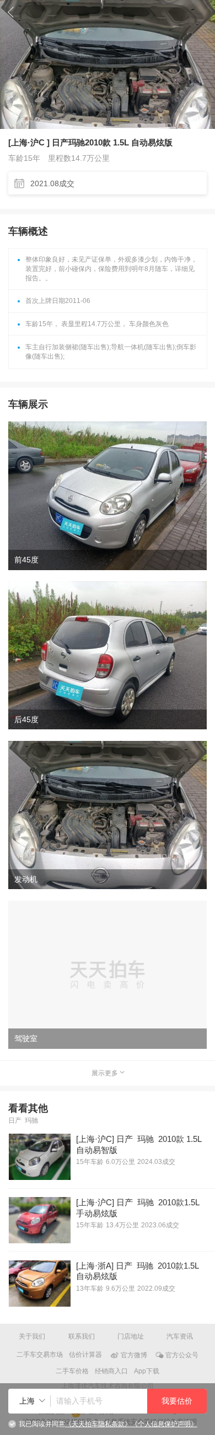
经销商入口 (111, 1371)
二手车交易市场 (40, 1354)
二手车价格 (72, 1371)
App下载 (146, 1371)
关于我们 (32, 1336)
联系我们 (81, 1336)
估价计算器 (85, 1354)
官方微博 (134, 1354)
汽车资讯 (179, 1336)
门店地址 (130, 1336)
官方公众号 (181, 1354)
